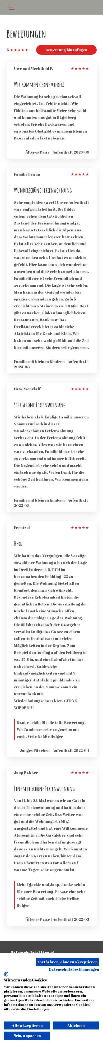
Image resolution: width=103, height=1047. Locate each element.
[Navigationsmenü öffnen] (11, 7)
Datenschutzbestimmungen (74, 969)
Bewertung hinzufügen (66, 49)
